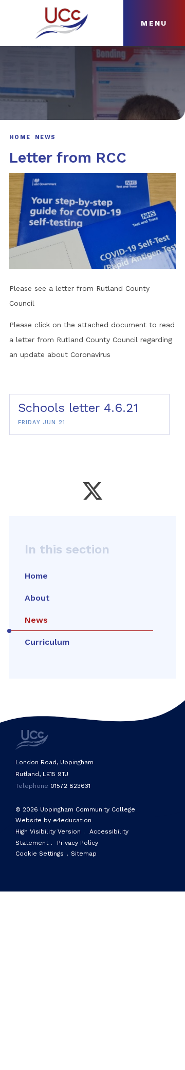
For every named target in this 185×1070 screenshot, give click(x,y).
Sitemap (84, 853)
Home (19, 137)
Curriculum (47, 642)
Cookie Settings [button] (39, 853)
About (37, 598)
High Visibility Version (48, 831)
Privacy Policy (77, 842)
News (45, 137)
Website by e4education (53, 820)
